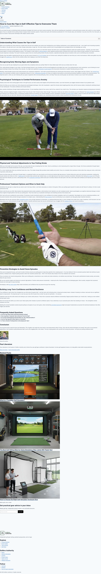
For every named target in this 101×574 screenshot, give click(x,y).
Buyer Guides (5, 8)
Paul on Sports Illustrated (7, 569)
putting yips (9, 57)
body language (90, 92)
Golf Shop (4, 547)
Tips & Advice (3, 21)
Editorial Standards (6, 554)
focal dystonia (48, 197)
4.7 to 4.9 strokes (42, 55)
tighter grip (21, 176)
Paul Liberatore (5, 26)
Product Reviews (5, 6)
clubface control (68, 201)
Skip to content (3, 0)
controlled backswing (56, 305)
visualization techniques (34, 177)
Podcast (3, 11)
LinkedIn (8, 27)
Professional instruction (40, 73)
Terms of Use (5, 558)
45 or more (89, 176)
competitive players (24, 199)
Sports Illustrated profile (14, 349)
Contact (3, 555)
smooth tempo (34, 95)
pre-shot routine (70, 93)
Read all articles (4, 349)
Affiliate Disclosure (6, 560)
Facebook (2, 27)
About (3, 13)
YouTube (4, 10)
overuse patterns (43, 51)
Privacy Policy (5, 557)
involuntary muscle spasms (45, 69)
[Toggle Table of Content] (98, 39)
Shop (1, 16)
